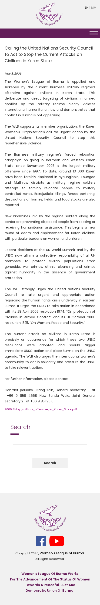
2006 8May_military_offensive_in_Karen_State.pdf (41, 409)
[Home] (49, 14)
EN (87, 7)
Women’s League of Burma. (62, 553)
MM (94, 7)
